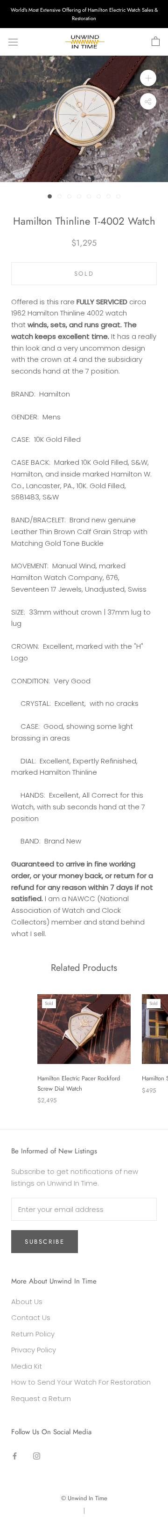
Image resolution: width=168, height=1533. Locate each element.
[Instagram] (36, 1456)
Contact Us (30, 1317)
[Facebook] (14, 1456)
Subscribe (44, 1241)
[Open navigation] (13, 42)
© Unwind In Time (84, 1498)
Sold (84, 273)
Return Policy (33, 1334)
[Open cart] (156, 41)
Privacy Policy (33, 1350)
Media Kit (26, 1366)
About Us (26, 1301)
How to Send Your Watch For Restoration (81, 1382)
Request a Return (41, 1398)
